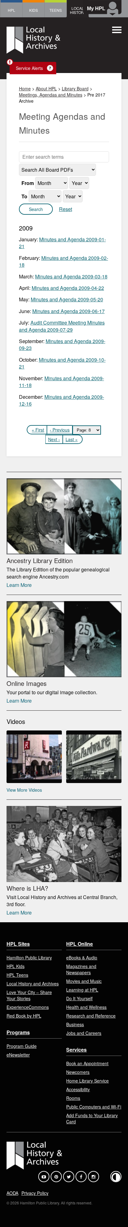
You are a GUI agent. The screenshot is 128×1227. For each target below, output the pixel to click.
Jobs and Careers (83, 1033)
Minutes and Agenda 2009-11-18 (61, 382)
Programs (18, 1032)
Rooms (73, 1098)
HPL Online (79, 943)
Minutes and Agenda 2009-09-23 (62, 344)
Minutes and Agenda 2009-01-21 (62, 243)
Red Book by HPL (24, 1016)
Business (75, 1024)
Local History (78, 10)
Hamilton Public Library (29, 957)
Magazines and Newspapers (81, 969)
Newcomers (77, 1072)
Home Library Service (87, 1081)
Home (25, 88)
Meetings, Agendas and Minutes (50, 95)
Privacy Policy (34, 1193)
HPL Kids (16, 966)
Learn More (19, 584)
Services (76, 1049)
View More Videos (24, 790)
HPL (11, 10)
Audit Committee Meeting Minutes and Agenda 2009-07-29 (62, 326)
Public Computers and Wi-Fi (93, 1107)
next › (54, 439)
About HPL (46, 88)
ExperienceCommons (28, 1007)
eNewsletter (18, 1055)
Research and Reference (91, 1016)
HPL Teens (17, 975)
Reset (65, 209)
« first (38, 430)
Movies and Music (84, 981)
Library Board (75, 88)
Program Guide (22, 1046)
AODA (12, 1193)
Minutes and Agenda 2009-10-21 (62, 363)
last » (72, 439)
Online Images (27, 683)
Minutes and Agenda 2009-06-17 (68, 311)
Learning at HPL (82, 990)
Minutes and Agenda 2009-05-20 (67, 299)
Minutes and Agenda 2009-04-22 (68, 287)
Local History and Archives (33, 983)
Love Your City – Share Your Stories (29, 995)
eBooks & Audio (81, 957)
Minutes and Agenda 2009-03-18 (71, 276)
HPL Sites (18, 943)
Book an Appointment (87, 1063)
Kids (33, 10)
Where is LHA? (27, 888)
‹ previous (60, 430)
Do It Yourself (79, 998)
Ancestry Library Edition (40, 560)
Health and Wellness (86, 1007)
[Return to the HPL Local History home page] (33, 41)
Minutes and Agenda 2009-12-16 (61, 400)
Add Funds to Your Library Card (92, 1118)
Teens (55, 10)
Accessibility (78, 1089)
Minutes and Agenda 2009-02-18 (63, 261)
